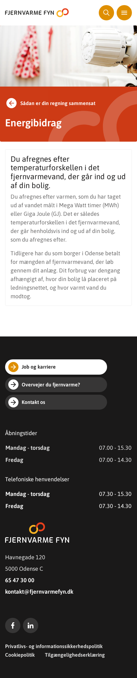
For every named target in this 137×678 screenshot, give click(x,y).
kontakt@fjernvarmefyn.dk (39, 591)
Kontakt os (33, 402)
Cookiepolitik (20, 655)
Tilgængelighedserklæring (75, 655)
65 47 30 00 (19, 580)
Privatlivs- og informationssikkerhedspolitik (54, 646)
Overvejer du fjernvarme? (51, 384)
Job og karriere (39, 367)
